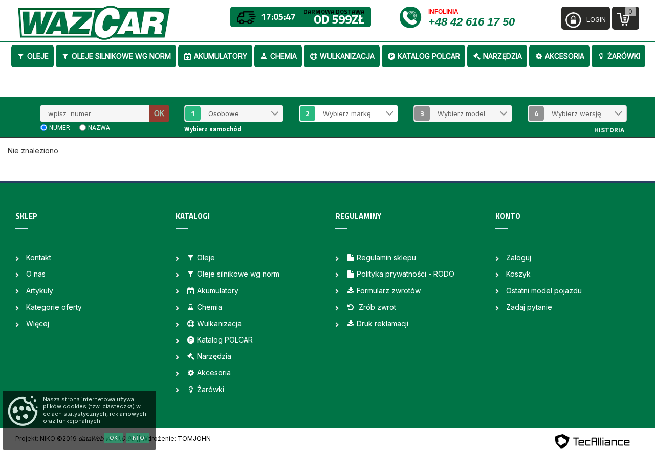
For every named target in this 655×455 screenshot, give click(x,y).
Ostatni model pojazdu (544, 290)
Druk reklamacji (382, 323)
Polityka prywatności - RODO (405, 273)
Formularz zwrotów (389, 290)
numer (59, 127)
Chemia (283, 56)
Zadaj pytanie (529, 307)
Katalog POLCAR (429, 56)
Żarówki (623, 56)
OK (159, 113)
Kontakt (38, 257)
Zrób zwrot (376, 307)
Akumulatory (220, 56)
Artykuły (39, 290)
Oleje (38, 56)
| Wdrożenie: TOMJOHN (174, 438)
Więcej (37, 323)
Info (137, 438)
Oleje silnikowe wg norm (121, 56)
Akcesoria (564, 56)
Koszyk (518, 273)
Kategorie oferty (54, 307)
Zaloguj (518, 257)
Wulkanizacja (347, 56)
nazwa (99, 127)
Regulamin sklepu (386, 257)
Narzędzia (502, 56)
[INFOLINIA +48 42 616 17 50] (413, 16)
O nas (36, 273)
